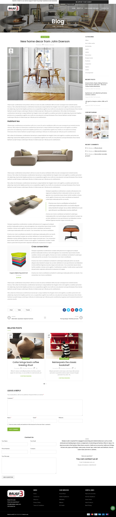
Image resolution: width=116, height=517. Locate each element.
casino (87, 49)
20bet (86, 40)
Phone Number (6, 448)
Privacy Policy (37, 502)
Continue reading (25, 376)
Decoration (60, 26)
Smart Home (88, 499)
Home (53, 26)
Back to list (45, 317)
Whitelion (61, 499)
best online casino (90, 43)
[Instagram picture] (89, 118)
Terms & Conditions (38, 505)
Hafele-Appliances (64, 496)
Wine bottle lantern (101, 151)
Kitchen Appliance (90, 496)
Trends (28, 310)
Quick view (28, 256)
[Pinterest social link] (72, 310)
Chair (11, 310)
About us (35, 499)
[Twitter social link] (68, 310)
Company (32, 448)
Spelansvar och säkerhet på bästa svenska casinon (96, 94)
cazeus (87, 52)
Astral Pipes (62, 493)
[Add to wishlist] (28, 248)
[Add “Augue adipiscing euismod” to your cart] (28, 252)
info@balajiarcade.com (14, 504)
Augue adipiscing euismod (19, 273)
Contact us (36, 496)
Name (9, 417)
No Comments (96, 88)
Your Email (33, 441)
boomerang (88, 46)
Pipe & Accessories (90, 493)
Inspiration (88, 64)
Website (61, 417)
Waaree (61, 502)
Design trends (64, 358)
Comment (10, 398)
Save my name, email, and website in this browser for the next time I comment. (30, 424)
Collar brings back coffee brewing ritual (26, 364)
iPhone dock (98, 148)
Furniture (18, 275)
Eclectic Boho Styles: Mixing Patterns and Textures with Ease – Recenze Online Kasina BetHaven (96, 84)
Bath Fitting (88, 505)
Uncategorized (89, 72)
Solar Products (89, 502)
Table (19, 310)
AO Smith (61, 505)
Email (35, 417)
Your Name (4, 441)
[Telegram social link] (80, 310)
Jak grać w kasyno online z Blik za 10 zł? (96, 102)
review (87, 69)
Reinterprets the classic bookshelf (64, 364)
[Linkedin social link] (76, 310)
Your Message (5, 456)
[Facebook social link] (64, 310)
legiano (87, 66)
